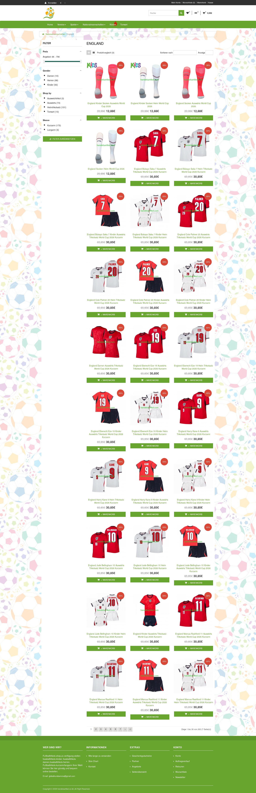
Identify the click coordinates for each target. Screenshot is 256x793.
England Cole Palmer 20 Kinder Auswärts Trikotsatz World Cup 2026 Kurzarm (150, 301)
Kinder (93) (52, 84)
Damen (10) (53, 75)
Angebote (136, 766)
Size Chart (93, 761)
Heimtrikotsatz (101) (56, 107)
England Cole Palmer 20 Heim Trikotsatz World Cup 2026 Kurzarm (106, 301)
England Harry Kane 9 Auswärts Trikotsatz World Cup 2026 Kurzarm (193, 433)
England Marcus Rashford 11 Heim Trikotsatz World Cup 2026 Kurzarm (106, 701)
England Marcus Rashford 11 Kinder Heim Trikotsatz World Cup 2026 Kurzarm (193, 701)
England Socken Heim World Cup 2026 (106, 168)
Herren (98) (52, 80)
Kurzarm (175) (54, 125)
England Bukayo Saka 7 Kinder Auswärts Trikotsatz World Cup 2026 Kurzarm (106, 236)
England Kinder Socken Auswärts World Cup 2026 (106, 105)
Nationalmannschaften (55, 34)
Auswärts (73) (53, 102)
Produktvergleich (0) (105, 52)
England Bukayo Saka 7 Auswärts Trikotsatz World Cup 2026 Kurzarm (150, 170)
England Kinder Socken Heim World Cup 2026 (150, 105)
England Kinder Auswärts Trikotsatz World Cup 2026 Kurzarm (149, 635)
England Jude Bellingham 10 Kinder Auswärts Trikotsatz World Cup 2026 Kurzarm (193, 568)
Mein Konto (176, 2)
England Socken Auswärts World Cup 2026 (193, 105)
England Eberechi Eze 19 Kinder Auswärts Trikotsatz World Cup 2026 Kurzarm (106, 434)
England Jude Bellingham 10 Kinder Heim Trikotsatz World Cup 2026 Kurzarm (106, 635)
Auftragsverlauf (182, 761)
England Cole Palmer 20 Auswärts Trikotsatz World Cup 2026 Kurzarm (193, 236)
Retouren (179, 766)
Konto (178, 755)
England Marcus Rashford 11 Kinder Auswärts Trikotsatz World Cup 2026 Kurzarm (150, 702)
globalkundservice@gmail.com (62, 776)
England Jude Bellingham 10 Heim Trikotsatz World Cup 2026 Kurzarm (150, 567)
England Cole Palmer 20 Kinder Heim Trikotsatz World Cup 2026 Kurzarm (193, 301)
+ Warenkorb (107, 117)
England (70, 34)
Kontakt (92, 766)
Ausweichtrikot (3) (55, 98)
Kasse (210, 2)
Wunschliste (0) (189, 2)
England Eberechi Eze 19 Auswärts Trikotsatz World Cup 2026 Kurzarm (150, 367)
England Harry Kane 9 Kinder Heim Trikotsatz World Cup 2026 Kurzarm (193, 501)
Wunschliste (181, 771)
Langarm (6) (53, 129)
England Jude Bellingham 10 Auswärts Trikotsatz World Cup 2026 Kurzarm (106, 567)
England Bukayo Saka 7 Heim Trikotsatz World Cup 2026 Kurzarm (193, 170)
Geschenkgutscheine (142, 755)
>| (130, 729)
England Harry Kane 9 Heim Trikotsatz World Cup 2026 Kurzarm (106, 501)
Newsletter (180, 777)
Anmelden (52, 2)
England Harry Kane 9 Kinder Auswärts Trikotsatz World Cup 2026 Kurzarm (150, 501)
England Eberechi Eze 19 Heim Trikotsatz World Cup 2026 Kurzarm (193, 367)
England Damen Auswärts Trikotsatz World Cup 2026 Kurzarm (106, 367)
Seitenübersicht (139, 771)
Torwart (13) (53, 111)
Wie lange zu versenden (99, 755)
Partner (135, 761)
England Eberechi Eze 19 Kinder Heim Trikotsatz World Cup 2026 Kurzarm (150, 433)
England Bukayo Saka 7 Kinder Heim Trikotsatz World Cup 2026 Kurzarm (150, 236)
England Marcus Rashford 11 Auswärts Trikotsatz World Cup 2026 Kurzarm (193, 635)
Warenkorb (201, 2)
